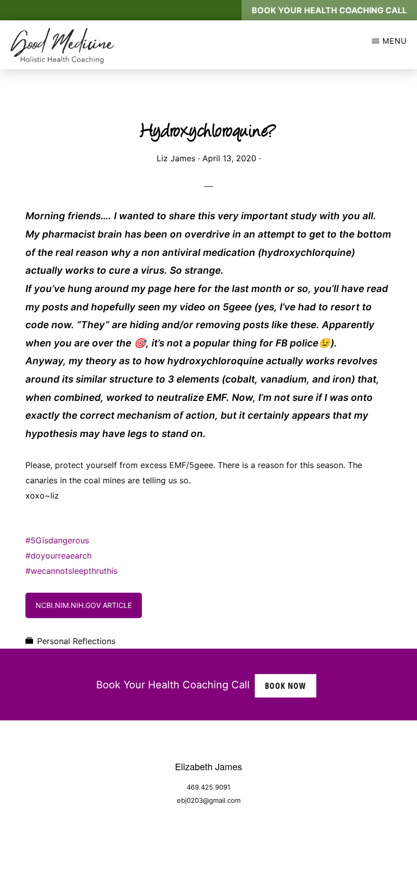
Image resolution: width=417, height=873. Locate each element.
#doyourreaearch (58, 555)
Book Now (285, 685)
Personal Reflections (76, 641)
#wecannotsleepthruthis (71, 571)
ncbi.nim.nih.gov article (84, 605)
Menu (394, 41)
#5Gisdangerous (57, 540)
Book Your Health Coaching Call (329, 10)
